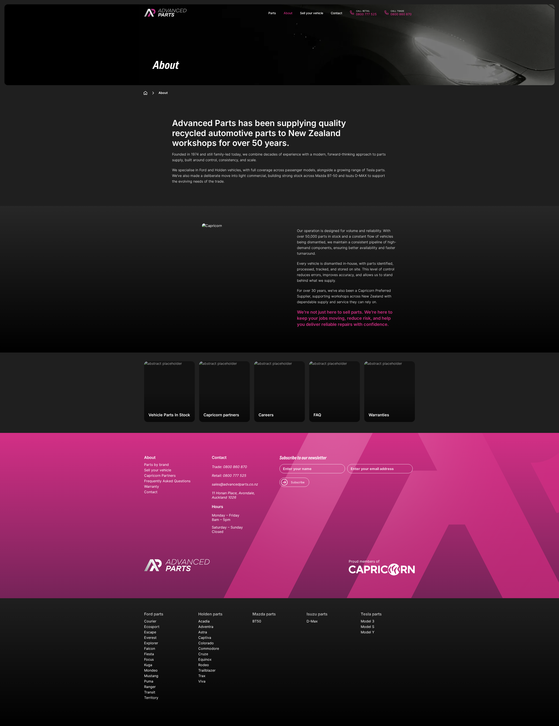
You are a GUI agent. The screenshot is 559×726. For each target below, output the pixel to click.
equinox (205, 659)
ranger (150, 687)
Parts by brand (156, 464)
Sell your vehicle (157, 470)
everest (150, 637)
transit (149, 692)
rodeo (203, 665)
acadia (204, 621)
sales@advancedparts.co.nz (235, 484)
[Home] (145, 93)
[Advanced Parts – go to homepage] (177, 567)
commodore (208, 648)
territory (151, 697)
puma (148, 681)
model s (367, 626)
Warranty (151, 486)
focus (149, 659)
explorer (151, 643)
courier (150, 621)
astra (202, 632)
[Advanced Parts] (165, 13)
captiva (204, 637)
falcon (149, 648)
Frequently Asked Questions (167, 481)
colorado (206, 643)
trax (201, 676)
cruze (203, 654)
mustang (151, 676)
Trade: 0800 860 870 (229, 467)
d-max (312, 621)
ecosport (151, 626)
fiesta (149, 654)
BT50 (256, 621)
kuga (148, 665)
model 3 (367, 621)
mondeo (151, 670)
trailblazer (207, 670)
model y (367, 632)
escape (150, 632)
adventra (205, 626)
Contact (150, 492)
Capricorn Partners (160, 475)
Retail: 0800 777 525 (229, 475)
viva (201, 681)
